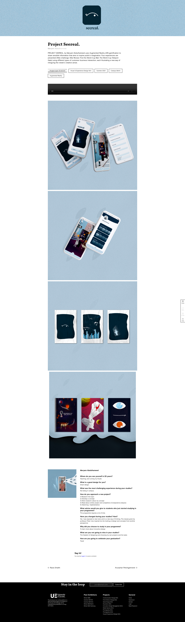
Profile (182, 315)
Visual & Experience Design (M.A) (111, 614)
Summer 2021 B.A (88, 600)
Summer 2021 (101, 71)
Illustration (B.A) (107, 604)
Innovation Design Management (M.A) (113, 606)
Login (130, 604)
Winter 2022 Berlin (89, 604)
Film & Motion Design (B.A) (110, 600)
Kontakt (131, 602)
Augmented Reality (56, 76)
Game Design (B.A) (108, 602)
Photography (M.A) (108, 612)
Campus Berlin (115, 71)
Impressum (131, 600)
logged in (83, 556)
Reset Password (133, 606)
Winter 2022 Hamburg (89, 606)
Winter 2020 (87, 598)
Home (183, 303)
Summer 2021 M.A (88, 602)
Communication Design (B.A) (110, 598)
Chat (183, 320)
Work (183, 310)
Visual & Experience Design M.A (80, 71)
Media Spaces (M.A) (108, 608)
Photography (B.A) (108, 610)
